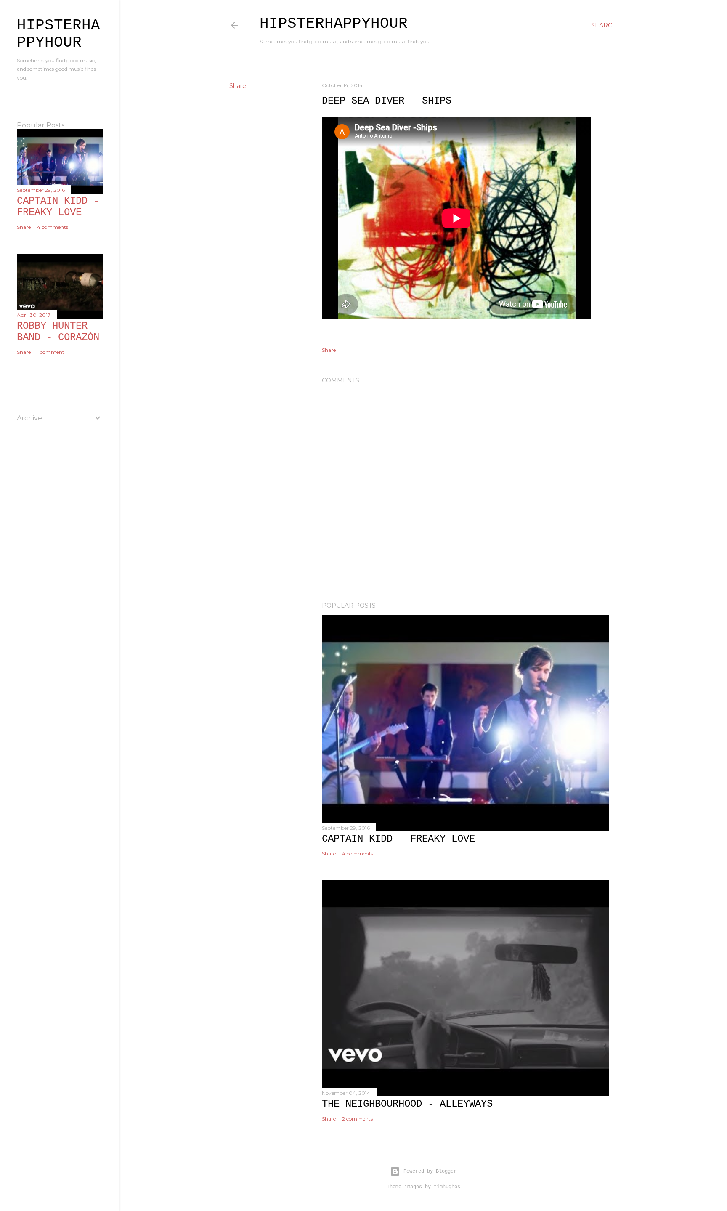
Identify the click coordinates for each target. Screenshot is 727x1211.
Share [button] (237, 86)
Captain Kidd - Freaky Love (398, 839)
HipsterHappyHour (334, 23)
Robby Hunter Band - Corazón (58, 331)
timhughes (447, 1187)
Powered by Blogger (429, 1171)
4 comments (357, 853)
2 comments (357, 1118)
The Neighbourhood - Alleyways (407, 1104)
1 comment (50, 352)
